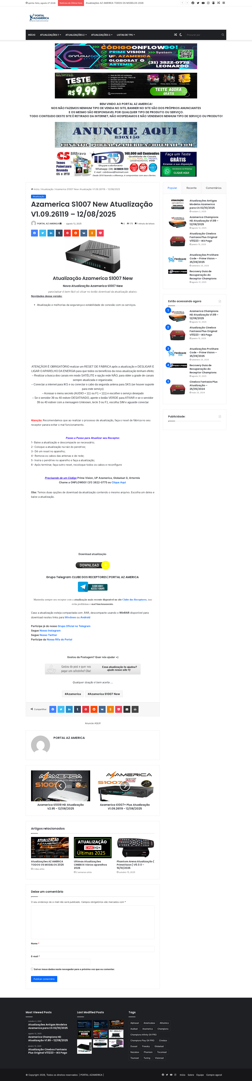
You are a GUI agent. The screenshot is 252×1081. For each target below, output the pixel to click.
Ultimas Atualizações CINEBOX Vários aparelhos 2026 (90, 865)
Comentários (213, 188)
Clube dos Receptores (134, 599)
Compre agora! (214, 1074)
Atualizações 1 (49, 34)
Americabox (149, 1023)
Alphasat (134, 1023)
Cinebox (163, 1040)
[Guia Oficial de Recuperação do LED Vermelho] (100, 1034)
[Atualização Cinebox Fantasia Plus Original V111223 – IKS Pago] (177, 241)
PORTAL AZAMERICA (91, 1074)
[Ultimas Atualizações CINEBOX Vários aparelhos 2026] (93, 847)
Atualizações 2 (75, 34)
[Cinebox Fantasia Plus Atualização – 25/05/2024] (177, 389)
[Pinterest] (67, 233)
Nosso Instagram (50, 630)
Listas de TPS (125, 34)
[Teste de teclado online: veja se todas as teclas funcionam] (84, 1024)
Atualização (47, 189)
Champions (163, 1028)
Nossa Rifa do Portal (59, 639)
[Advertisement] (93, 332)
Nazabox (134, 1052)
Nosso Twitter (48, 635)
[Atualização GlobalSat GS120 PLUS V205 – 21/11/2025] (116, 1034)
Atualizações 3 (100, 34)
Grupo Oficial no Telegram (74, 626)
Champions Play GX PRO (142, 1040)
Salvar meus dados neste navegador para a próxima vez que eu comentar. (74, 969)
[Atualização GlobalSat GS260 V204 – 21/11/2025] (116, 1043)
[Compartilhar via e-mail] (126, 709)
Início (31, 34)
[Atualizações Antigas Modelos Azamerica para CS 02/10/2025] (177, 204)
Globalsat (159, 1046)
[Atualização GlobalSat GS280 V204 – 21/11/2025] (100, 1043)
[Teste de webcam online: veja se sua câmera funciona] (100, 1024)
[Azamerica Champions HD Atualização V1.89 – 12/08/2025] (177, 221)
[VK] (83, 233)
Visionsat (159, 1058)
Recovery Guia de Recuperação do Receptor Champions (203, 275)
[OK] (92, 233)
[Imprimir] (135, 709)
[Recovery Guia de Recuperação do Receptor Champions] (177, 272)
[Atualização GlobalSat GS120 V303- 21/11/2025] (84, 1046)
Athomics (164, 1023)
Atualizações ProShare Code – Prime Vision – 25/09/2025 (204, 258)
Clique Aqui (119, 482)
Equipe (200, 1074)
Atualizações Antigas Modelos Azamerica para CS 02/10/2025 (203, 204)
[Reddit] (75, 233)
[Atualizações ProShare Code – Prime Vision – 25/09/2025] (177, 259)
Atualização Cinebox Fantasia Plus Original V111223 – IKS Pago (203, 237)
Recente (192, 188)
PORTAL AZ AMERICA (48, 223)
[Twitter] (42, 233)
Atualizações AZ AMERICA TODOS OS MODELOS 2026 (47, 863)
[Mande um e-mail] (60, 223)
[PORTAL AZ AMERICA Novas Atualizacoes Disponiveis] (39, 18)
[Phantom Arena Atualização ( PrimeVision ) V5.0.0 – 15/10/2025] (135, 847)
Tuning (147, 1058)
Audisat (134, 1028)
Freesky (146, 1046)
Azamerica (74, 694)
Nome (35, 943)
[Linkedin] (50, 233)
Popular (172, 188)
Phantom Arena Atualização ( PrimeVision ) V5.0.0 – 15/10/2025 (135, 865)
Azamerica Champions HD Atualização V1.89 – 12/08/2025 (204, 220)
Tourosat (134, 1058)
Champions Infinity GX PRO (143, 1034)
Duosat (133, 1046)
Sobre (191, 1074)
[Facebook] (34, 233)
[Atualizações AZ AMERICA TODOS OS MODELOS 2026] (50, 847)
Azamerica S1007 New (104, 694)
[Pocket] (100, 233)
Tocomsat (162, 1052)
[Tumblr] (59, 233)
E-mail (35, 956)
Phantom (148, 1052)
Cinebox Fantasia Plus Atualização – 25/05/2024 (204, 385)
